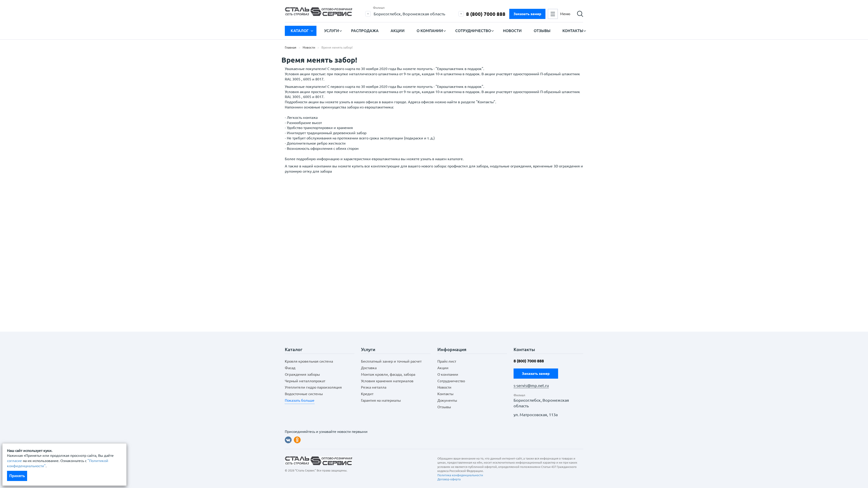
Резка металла (373, 387)
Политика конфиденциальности (460, 475)
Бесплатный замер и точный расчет (391, 361)
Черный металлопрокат (305, 381)
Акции (398, 30)
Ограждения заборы (302, 374)
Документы (447, 400)
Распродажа (365, 30)
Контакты (572, 30)
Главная (290, 47)
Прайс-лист (446, 361)
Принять (17, 476)
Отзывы (542, 30)
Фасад (290, 368)
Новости (512, 30)
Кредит (367, 394)
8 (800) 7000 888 (485, 14)
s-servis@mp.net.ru (531, 385)
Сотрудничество (473, 30)
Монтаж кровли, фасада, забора (388, 374)
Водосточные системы (304, 394)
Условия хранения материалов (387, 381)
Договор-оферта (449, 479)
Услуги (331, 30)
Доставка (369, 368)
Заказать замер (527, 14)
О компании (430, 30)
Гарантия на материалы (381, 400)
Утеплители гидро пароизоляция (313, 387)
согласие (14, 461)
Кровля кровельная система (309, 361)
